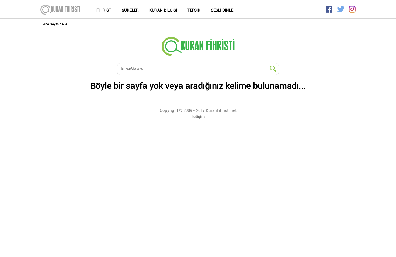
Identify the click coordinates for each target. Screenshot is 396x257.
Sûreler (130, 10)
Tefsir (193, 10)
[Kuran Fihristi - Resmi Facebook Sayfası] (331, 11)
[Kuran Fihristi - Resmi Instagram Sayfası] (352, 11)
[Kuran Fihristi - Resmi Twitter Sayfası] (342, 11)
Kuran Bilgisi (163, 10)
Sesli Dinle (222, 10)
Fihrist (103, 10)
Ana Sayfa (51, 24)
